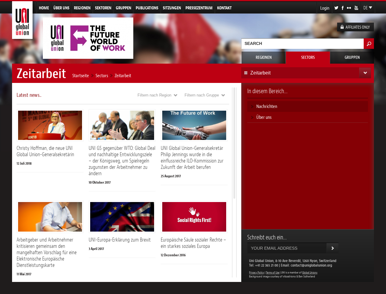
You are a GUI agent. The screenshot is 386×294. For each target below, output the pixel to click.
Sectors (308, 57)
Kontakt (224, 7)
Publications (147, 7)
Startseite (80, 75)
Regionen (82, 7)
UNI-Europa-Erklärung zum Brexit (120, 239)
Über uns (61, 7)
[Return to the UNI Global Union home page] (22, 36)
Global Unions (309, 272)
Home (44, 7)
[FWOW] (88, 56)
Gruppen (123, 7)
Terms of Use (272, 272)
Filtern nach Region (154, 95)
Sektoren (103, 7)
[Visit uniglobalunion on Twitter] (336, 7)
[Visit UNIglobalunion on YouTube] (356, 7)
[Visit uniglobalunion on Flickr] (349, 7)
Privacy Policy (256, 272)
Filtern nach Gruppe (202, 95)
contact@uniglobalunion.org (311, 265)
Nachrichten (266, 106)
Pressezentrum (199, 7)
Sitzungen (172, 7)
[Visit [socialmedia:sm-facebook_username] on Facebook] (343, 7)
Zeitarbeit (123, 75)
